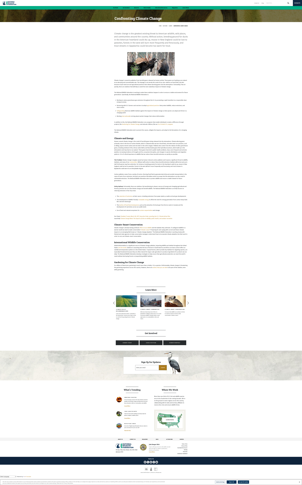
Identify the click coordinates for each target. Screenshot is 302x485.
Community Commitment (182, 453)
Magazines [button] (175, 7)
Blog (263, 3)
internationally (126, 116)
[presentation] (114, 303)
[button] (163, 367)
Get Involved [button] (126, 7)
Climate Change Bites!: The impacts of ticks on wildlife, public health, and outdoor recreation (146, 218)
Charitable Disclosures (182, 447)
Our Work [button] (115, 7)
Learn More (127, 406)
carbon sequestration (146, 210)
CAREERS (182, 439)
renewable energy (143, 199)
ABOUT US (120, 439)
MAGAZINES (145, 439)
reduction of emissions (126, 196)
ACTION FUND (169, 439)
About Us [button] (136, 7)
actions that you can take (160, 267)
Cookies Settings (220, 482)
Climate (170, 25)
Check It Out (127, 430)
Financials (185, 451)
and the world (122, 247)
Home (160, 25)
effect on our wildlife (145, 227)
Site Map (185, 449)
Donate (297, 3)
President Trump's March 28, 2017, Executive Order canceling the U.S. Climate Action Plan (145, 216)
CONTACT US (133, 439)
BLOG (157, 439)
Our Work (165, 25)
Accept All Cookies (243, 482)
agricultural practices (153, 105)
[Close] (299, 482)
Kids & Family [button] (147, 7)
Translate (28, 476)
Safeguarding (121, 111)
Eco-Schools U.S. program (165, 124)
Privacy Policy (184, 445)
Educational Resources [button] (161, 7)
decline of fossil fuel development (129, 205)
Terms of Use (184, 444)
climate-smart (145, 230)
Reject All (231, 482)
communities (133, 162)
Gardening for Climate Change (131, 124)
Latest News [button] (185, 7)
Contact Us (256, 3)
